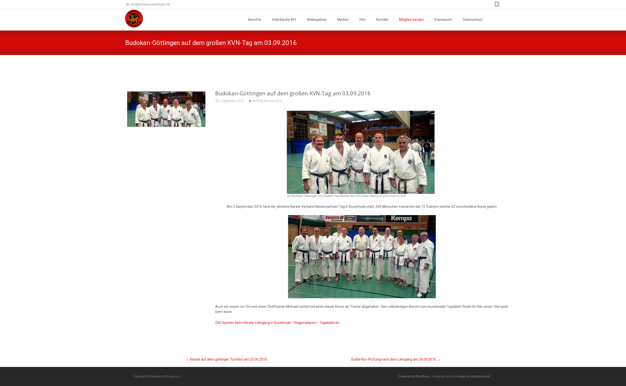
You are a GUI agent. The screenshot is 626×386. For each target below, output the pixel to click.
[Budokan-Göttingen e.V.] (130, 18)
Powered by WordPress (415, 376)
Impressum (443, 20)
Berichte (254, 20)
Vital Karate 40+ (284, 20)
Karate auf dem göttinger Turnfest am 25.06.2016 (226, 359)
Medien (343, 20)
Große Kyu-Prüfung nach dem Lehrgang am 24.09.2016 (395, 359)
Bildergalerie (316, 20)
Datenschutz (473, 20)
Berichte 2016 (273, 101)
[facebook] (496, 6)
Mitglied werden (411, 20)
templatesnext (480, 376)
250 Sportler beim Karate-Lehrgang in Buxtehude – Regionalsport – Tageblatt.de (277, 323)
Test (356, 67)
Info (362, 20)
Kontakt (382, 20)
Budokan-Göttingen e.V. (332, 67)
